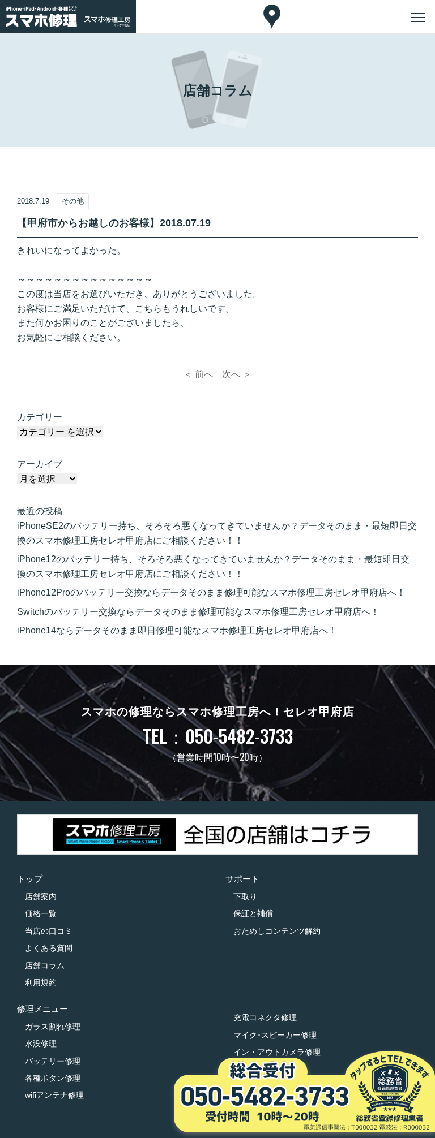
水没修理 (41, 1043)
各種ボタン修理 (52, 1078)
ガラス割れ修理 (52, 1026)
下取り (245, 896)
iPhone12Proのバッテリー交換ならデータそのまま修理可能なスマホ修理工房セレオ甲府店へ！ (211, 592)
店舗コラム (45, 965)
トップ (29, 878)
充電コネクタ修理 (265, 1017)
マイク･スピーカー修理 (275, 1035)
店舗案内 (41, 896)
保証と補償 (253, 913)
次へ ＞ (236, 374)
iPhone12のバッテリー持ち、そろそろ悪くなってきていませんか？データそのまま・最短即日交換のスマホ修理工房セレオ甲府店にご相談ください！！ (213, 566)
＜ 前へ (198, 374)
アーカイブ (39, 464)
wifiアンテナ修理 (54, 1095)
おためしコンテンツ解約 (277, 931)
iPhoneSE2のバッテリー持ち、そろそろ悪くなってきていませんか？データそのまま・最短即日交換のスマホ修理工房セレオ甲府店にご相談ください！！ (217, 533)
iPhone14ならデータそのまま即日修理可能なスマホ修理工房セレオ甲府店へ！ (177, 630)
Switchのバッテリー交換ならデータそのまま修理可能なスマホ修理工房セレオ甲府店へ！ (198, 612)
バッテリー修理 (52, 1061)
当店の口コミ (48, 931)
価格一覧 (41, 913)
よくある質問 (48, 947)
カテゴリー (39, 417)
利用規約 (41, 982)
